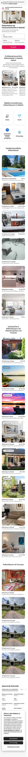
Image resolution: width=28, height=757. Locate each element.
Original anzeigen (13, 3)
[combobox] (13, 37)
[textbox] (7, 42)
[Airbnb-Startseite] (3, 8)
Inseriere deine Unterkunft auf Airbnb (13, 8)
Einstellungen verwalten (13, 747)
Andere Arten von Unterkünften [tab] (10, 689)
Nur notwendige (13, 742)
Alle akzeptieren (13, 738)
